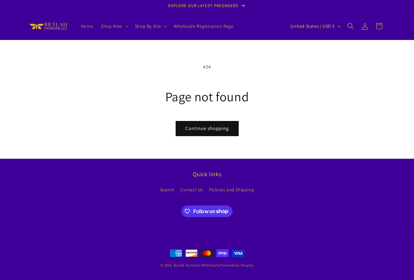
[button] (114, 26)
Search (167, 190)
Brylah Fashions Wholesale (197, 265)
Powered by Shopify (237, 265)
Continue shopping (207, 128)
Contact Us (191, 190)
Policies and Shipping (231, 190)
